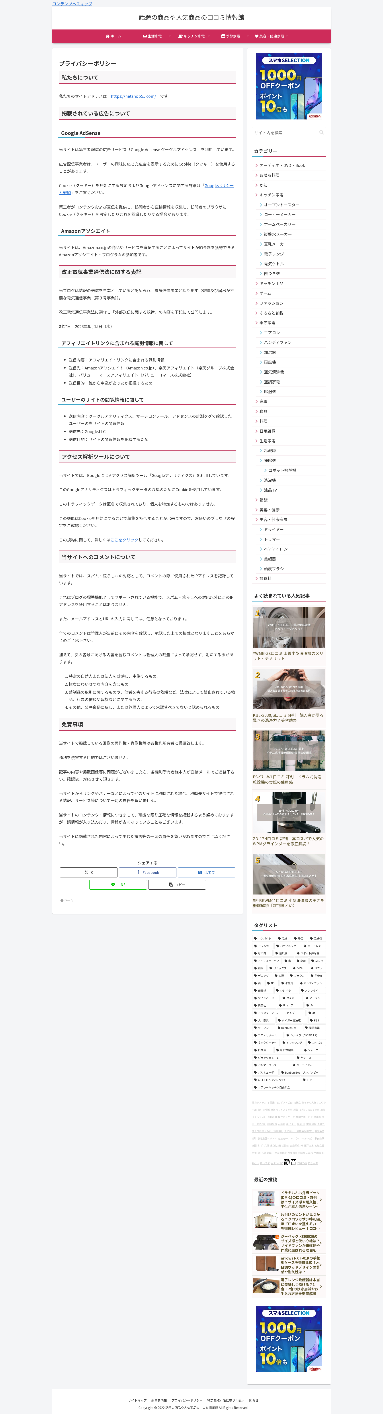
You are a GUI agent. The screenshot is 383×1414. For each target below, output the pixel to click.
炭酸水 (285, 1145)
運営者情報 (159, 1400)
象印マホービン (304, 1117)
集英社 (273, 1145)
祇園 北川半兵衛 (260, 1145)
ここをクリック (124, 540)
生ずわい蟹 (277, 1163)
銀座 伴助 (311, 1124)
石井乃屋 (302, 1163)
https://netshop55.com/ (133, 96)
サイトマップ (137, 1400)
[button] (177, 885)
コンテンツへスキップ (72, 3)
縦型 (295, 1109)
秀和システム (259, 1102)
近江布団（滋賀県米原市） (299, 1131)
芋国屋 (317, 1152)
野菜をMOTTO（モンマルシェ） (296, 1138)
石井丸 (303, 1109)
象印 (260, 1109)
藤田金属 (319, 1138)
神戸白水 (309, 1145)
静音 (290, 1161)
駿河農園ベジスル (267, 1138)
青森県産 (295, 1145)
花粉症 (297, 1102)
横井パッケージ (286, 1117)
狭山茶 (317, 1117)
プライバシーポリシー (187, 1400)
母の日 (301, 1124)
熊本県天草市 (305, 1152)
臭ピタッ (291, 1124)
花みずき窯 (313, 1109)
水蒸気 (281, 1124)
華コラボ (265, 1163)
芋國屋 (271, 1102)
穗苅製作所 (281, 1152)
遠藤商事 (272, 1117)
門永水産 (313, 1163)
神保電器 (292, 1152)
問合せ (253, 1400)
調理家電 (272, 1124)
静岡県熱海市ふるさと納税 (278, 1109)
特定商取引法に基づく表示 (225, 1400)
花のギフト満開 (284, 1102)
